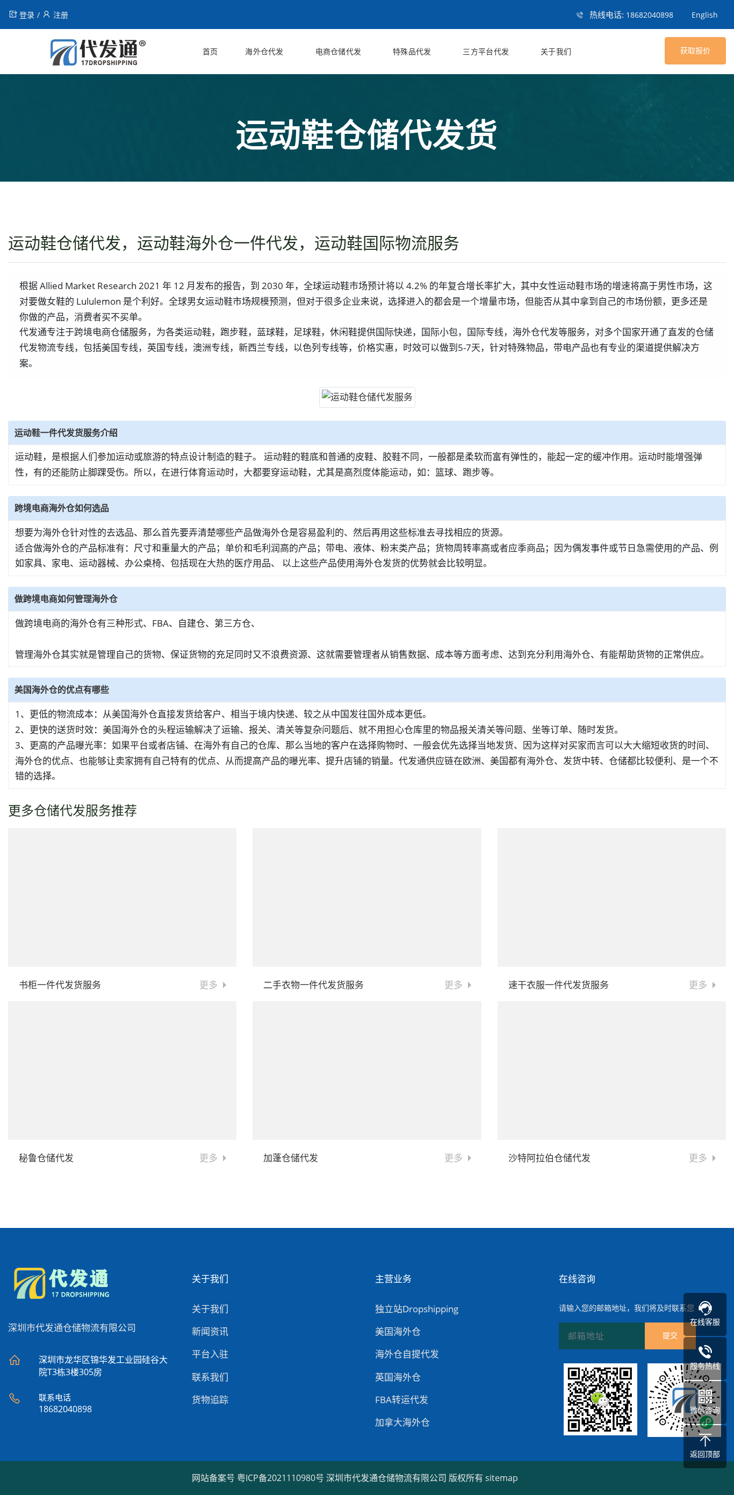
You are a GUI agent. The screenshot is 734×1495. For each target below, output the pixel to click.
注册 (60, 15)
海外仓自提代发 (407, 1354)
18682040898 (649, 15)
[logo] (77, 54)
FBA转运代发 (401, 1399)
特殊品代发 (412, 51)
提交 (670, 1335)
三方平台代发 (486, 51)
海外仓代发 (264, 51)
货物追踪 (210, 1399)
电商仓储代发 (338, 51)
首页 (210, 51)
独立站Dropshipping (416, 1309)
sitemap (501, 1478)
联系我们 (210, 1377)
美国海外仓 (398, 1331)
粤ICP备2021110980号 (280, 1478)
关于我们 (556, 51)
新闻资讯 (210, 1331)
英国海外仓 (398, 1377)
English (705, 15)
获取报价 (695, 50)
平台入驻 (210, 1354)
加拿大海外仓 (402, 1422)
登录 (26, 15)
